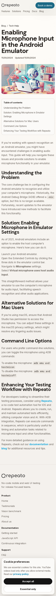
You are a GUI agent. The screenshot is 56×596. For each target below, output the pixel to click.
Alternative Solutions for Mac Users (21, 121)
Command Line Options (15, 126)
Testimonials (8, 506)
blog (4, 448)
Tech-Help (14, 26)
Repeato (46, 400)
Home (4, 500)
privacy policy (21, 574)
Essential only (28, 589)
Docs (34, 11)
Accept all (28, 581)
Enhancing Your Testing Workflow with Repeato (27, 130)
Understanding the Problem (17, 107)
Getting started (9, 533)
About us (6, 521)
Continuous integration (13, 543)
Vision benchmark (11, 511)
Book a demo (45, 5)
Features (5, 11)
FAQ (3, 555)
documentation (38, 444)
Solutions (16, 11)
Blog (41, 11)
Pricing (26, 11)
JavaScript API (9, 538)
